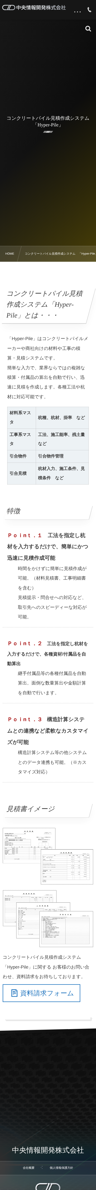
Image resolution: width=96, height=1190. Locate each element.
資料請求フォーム (47, 993)
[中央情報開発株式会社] (34, 7)
